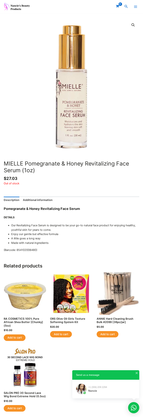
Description (11, 200)
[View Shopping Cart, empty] (117, 7)
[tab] (11, 200)
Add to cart (14, 337)
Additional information (38, 200)
